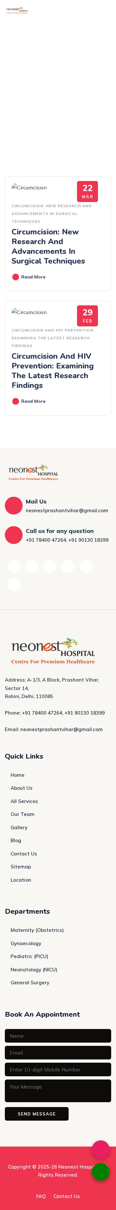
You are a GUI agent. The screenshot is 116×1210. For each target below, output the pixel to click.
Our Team (22, 814)
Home (17, 775)
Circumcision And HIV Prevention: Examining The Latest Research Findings (53, 338)
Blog (16, 840)
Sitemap (21, 867)
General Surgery (30, 982)
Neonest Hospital (79, 1167)
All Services (24, 801)
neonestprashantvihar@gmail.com (67, 510)
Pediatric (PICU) (29, 956)
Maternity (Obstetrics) (37, 930)
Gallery (19, 827)
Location (21, 880)
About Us (22, 788)
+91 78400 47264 (46, 540)
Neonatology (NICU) (34, 970)
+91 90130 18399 (88, 540)
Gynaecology (26, 943)
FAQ (41, 1196)
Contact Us (24, 854)
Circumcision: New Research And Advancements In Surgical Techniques (52, 213)
